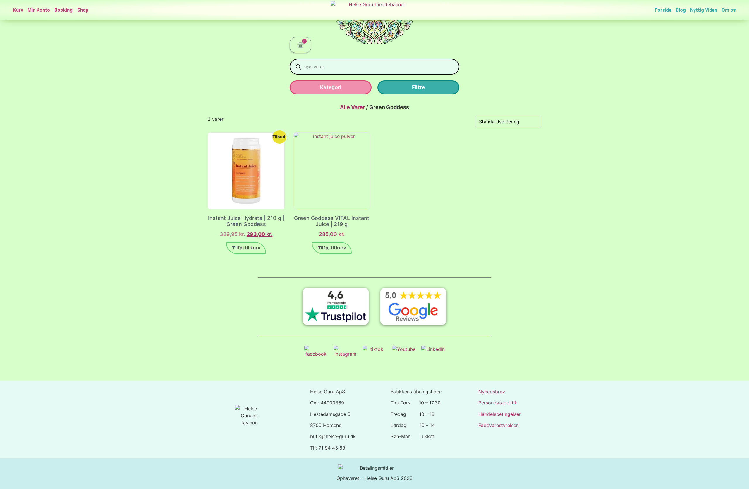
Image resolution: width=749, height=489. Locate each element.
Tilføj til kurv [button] (246, 248)
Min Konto (39, 10)
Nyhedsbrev (491, 392)
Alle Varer (352, 107)
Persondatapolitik (497, 403)
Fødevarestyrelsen (498, 425)
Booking (63, 10)
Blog (681, 10)
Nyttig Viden (703, 10)
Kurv (18, 10)
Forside (663, 10)
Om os (728, 10)
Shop (82, 10)
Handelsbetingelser (499, 414)
